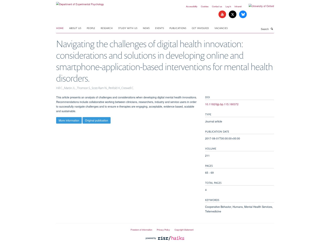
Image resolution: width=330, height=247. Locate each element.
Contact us (217, 6)
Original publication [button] (96, 120)
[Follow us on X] (233, 14)
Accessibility (191, 6)
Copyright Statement (184, 229)
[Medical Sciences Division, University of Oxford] (90, 228)
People (91, 28)
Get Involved (200, 28)
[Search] (272, 29)
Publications (177, 28)
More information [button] (69, 120)
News (146, 28)
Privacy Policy (163, 229)
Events (159, 28)
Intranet (238, 6)
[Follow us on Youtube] (222, 14)
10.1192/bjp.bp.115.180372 (222, 104)
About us (75, 28)
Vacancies (221, 28)
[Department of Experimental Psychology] (80, 3)
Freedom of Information (141, 229)
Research (107, 28)
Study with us (127, 28)
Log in (228, 6)
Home (60, 28)
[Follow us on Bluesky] (243, 14)
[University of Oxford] (258, 6)
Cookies (205, 6)
